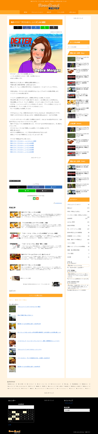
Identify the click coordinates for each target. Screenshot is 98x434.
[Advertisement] (35, 168)
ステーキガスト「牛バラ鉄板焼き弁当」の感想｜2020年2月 (34, 358)
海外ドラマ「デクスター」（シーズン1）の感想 (23, 141)
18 (13, 416)
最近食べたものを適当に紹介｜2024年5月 (29, 366)
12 (17, 414)
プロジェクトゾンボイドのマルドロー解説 (29, 306)
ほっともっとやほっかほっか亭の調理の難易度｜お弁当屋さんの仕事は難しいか (39, 332)
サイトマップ (68, 403)
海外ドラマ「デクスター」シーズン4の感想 (22, 147)
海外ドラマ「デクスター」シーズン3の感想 (22, 145)
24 (10, 418)
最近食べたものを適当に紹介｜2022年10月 (29, 323)
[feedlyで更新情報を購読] (34, 198)
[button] (53, 27)
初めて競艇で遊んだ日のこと (25, 315)
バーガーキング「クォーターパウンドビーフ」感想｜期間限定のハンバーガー (39, 341)
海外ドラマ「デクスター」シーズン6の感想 (22, 152)
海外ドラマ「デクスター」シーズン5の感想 (22, 149)
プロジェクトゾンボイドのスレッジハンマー (30, 349)
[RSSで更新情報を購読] (37, 198)
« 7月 (9, 424)
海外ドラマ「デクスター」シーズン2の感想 (22, 143)
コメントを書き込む (36, 295)
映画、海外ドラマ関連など (15, 180)
